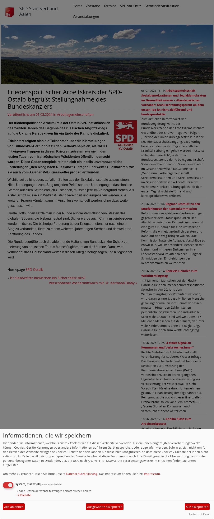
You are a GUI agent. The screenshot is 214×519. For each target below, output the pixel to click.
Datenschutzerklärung (81, 474)
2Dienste (23, 495)
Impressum (152, 474)
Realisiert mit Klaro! (199, 514)
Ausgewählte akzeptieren (104, 507)
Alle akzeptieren (197, 507)
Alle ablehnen (14, 507)
